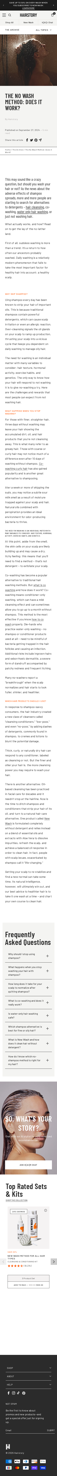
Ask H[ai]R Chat (28, 1164)
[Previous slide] (3, 1261)
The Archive (18, 150)
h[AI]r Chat (47, 22)
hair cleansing (35, 207)
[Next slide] (54, 1261)
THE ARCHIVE (12, 29)
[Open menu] (4, 15)
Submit (51, 1430)
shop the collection (17, 1200)
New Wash (29, 22)
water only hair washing (32, 211)
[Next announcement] (53, 5)
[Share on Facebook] (27, 140)
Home (8, 150)
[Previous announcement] (3, 5)
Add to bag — (28, 1285)
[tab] (28, 1299)
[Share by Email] (40, 140)
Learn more (28, 8)
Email (8, 1430)
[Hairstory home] (28, 15)
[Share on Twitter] (31, 140)
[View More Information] (45, 1210)
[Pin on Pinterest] (36, 140)
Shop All (9, 22)
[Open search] (9, 15)
